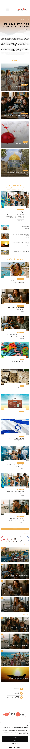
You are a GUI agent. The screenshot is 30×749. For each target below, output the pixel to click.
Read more (20, 220)
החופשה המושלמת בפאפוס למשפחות (20, 661)
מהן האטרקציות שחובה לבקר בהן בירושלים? (16, 172)
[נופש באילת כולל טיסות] (15, 134)
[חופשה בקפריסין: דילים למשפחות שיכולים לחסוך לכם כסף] (15, 270)
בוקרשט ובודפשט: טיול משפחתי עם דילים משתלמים (21, 235)
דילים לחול (21, 436)
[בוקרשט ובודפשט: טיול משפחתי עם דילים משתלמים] (5, 236)
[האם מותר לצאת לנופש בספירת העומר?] (15, 350)
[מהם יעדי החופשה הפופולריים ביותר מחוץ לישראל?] (15, 427)
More (9, 188)
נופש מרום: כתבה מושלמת (17, 413)
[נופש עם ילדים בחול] (15, 377)
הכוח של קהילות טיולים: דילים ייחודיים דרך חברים (15, 115)
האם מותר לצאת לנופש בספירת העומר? (16, 362)
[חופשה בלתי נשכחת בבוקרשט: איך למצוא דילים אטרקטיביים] (15, 323)
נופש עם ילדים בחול (19, 388)
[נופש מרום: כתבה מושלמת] (15, 402)
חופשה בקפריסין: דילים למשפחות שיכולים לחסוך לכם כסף (15, 282)
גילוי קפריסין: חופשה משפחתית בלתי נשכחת (16, 87)
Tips (22, 188)
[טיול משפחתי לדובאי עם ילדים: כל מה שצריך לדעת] (15, 453)
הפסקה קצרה (14, 188)
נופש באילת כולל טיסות (22, 144)
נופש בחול (21, 359)
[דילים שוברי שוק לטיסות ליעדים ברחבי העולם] (15, 296)
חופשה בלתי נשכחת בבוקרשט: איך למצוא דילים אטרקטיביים (15, 335)
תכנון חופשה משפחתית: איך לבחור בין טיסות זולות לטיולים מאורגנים (16, 628)
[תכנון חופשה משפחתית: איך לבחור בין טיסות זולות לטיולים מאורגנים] (15, 624)
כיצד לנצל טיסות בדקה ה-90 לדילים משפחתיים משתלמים (16, 519)
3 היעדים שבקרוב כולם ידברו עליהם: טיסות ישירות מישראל (16, 608)
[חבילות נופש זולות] (5, 227)
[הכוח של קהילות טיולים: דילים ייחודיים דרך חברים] (15, 105)
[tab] (22, 188)
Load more (15, 528)
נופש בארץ (25, 170)
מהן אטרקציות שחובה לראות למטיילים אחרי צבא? (20, 243)
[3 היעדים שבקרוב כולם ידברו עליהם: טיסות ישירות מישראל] (15, 604)
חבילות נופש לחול (24, 84)
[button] (7, 10)
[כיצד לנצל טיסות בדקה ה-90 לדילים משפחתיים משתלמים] (15, 507)
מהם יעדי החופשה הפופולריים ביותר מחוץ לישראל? (16, 439)
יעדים (18, 188)
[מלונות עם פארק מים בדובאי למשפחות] (15, 554)
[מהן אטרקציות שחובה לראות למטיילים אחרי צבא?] (5, 244)
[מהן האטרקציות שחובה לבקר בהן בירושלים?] (15, 163)
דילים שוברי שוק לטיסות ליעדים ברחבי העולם (16, 308)
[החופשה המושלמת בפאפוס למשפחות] (15, 658)
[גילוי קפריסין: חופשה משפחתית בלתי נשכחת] (15, 77)
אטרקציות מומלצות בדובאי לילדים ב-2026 (16, 212)
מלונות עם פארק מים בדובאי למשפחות (20, 558)
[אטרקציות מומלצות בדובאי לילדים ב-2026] (15, 199)
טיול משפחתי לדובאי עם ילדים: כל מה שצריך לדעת (15, 465)
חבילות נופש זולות (25, 226)
